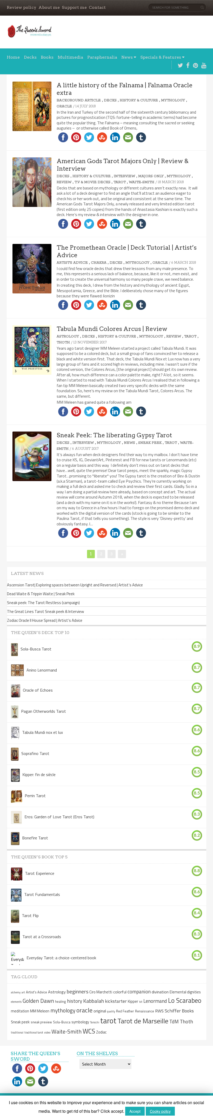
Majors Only (151, 176)
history (74, 1001)
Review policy (21, 7)
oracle (84, 1010)
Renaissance (144, 1011)
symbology (80, 1022)
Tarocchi (94, 1022)
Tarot (120, 182)
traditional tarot (33, 1032)
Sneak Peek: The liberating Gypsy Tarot (114, 435)
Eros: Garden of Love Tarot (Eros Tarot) (59, 816)
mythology (62, 1010)
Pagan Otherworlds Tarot (43, 711)
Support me (74, 7)
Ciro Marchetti (100, 992)
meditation (20, 1011)
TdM (174, 1021)
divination (160, 992)
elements (16, 1002)
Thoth (63, 342)
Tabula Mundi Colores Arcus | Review (112, 329)
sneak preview (41, 1022)
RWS (159, 1011)
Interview (124, 176)
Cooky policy (160, 1111)
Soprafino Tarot (35, 753)
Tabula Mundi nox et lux (42, 732)
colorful (120, 992)
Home (13, 57)
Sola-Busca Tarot (36, 648)
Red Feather (125, 1011)
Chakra (98, 263)
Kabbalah (93, 1001)
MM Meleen (39, 1011)
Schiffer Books (179, 1010)
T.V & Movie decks (92, 182)
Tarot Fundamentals (42, 894)
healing (60, 1001)
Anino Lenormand (41, 670)
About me (49, 7)
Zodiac (101, 1032)
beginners (77, 991)
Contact (97, 7)
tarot (108, 1020)
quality (111, 1011)
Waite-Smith (141, 182)
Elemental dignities (185, 992)
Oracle (64, 106)
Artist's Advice (72, 263)
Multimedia (70, 57)
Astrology (68, 336)
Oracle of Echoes (38, 690)
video (47, 1032)
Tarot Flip (30, 915)
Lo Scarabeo (184, 1000)
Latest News (27, 573)
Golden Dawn (38, 1001)
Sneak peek (150, 443)
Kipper (133, 1001)
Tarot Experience (39, 873)
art (23, 992)
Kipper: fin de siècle (39, 774)
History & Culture (139, 100)
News (127, 57)
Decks (30, 57)
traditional (17, 1032)
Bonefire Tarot (35, 837)
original (100, 1011)
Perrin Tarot (35, 795)
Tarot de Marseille (142, 1021)
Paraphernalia (102, 57)
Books (47, 57)
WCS (89, 1031)
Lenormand (155, 1001)
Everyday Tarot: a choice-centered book (61, 957)
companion (139, 991)
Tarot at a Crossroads (41, 936)
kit (140, 1002)
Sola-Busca (61, 1022)
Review (64, 182)
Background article (79, 100)
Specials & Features (160, 57)
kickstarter (116, 1001)
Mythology (173, 100)
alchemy (16, 992)
